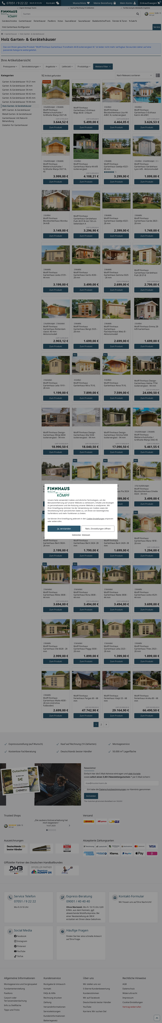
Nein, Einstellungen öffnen (98, 528)
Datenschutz (76, 535)
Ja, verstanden (64, 528)
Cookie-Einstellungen (96, 518)
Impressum (86, 535)
